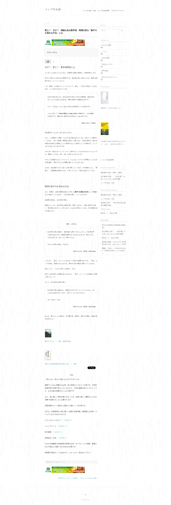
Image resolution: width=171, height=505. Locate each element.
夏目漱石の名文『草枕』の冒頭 (111, 172)
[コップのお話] (53, 10)
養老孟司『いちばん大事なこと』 (111, 108)
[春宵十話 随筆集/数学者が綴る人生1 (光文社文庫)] (48, 352)
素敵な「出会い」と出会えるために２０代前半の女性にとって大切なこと (114, 250)
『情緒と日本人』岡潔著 (88, 123)
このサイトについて (117, 10)
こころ (47, 23)
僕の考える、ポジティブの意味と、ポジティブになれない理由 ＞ (78, 478)
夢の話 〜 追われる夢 (109, 213)
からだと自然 (106, 45)
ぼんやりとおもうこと (109, 77)
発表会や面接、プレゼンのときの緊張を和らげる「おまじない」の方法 (114, 243)
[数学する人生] (48, 329)
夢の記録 (105, 70)
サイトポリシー (85, 499)
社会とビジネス (107, 64)
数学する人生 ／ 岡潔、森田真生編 (57, 341)
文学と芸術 (106, 58)
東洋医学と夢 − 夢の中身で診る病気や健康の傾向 (113, 204)
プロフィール (105, 209)
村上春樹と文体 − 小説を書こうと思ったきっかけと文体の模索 (113, 178)
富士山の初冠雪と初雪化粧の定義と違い (114, 226)
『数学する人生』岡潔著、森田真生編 (84, 251)
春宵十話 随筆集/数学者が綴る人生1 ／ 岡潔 (60, 364)
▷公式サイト (67, 420)
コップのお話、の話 (89, 10)
